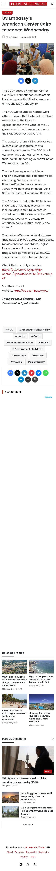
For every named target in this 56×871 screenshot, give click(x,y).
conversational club (20, 342)
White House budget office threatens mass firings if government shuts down (14, 681)
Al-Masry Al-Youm (35, 847)
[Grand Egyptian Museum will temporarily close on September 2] (10, 797)
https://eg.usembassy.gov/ (30, 290)
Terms (32, 856)
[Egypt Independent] (28, 4)
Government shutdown (29, 349)
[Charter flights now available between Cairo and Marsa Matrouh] (41, 702)
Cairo (36, 336)
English (45, 342)
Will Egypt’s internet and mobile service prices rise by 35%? (24, 780)
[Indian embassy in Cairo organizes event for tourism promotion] (14, 701)
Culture (7, 12)
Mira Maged (11, 37)
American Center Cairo (36, 329)
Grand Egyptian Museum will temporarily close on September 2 (36, 796)
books (21, 336)
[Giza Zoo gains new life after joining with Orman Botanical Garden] (10, 811)
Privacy (23, 856)
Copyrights (44, 852)
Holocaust (19, 355)
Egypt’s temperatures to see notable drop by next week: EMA (41, 679)
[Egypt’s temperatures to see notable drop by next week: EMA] (41, 666)
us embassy (37, 362)
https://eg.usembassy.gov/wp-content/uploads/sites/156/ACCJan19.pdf (27, 274)
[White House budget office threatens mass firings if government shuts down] (14, 667)
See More (28, 824)
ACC (10, 329)
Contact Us (31, 852)
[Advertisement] (28, 524)
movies (17, 362)
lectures (39, 355)
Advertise (19, 852)
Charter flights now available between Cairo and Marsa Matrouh (40, 717)
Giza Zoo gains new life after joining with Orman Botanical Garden (37, 811)
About (10, 852)
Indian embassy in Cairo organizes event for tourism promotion (14, 715)
